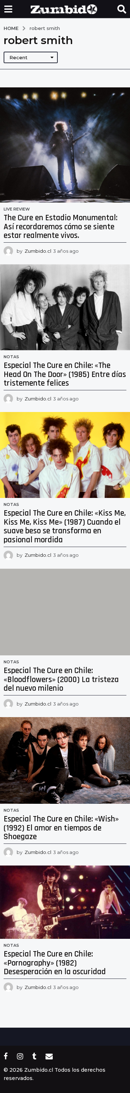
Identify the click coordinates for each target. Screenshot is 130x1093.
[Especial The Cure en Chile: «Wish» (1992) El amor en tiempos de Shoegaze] (65, 760)
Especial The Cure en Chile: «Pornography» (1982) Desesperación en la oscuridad (55, 963)
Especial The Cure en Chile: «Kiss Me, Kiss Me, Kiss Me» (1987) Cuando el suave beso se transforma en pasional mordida (65, 526)
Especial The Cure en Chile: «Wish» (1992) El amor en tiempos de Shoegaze (61, 828)
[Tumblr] (34, 1056)
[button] (8, 9)
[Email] (49, 1056)
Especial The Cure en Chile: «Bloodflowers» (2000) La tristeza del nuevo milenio (61, 679)
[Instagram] (20, 1056)
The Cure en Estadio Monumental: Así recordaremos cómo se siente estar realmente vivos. (60, 227)
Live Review (17, 209)
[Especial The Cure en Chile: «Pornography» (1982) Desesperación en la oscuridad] (65, 902)
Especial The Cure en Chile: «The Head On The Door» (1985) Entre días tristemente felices (65, 374)
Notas (11, 357)
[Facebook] (6, 1056)
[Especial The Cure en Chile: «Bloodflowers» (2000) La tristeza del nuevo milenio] (65, 612)
